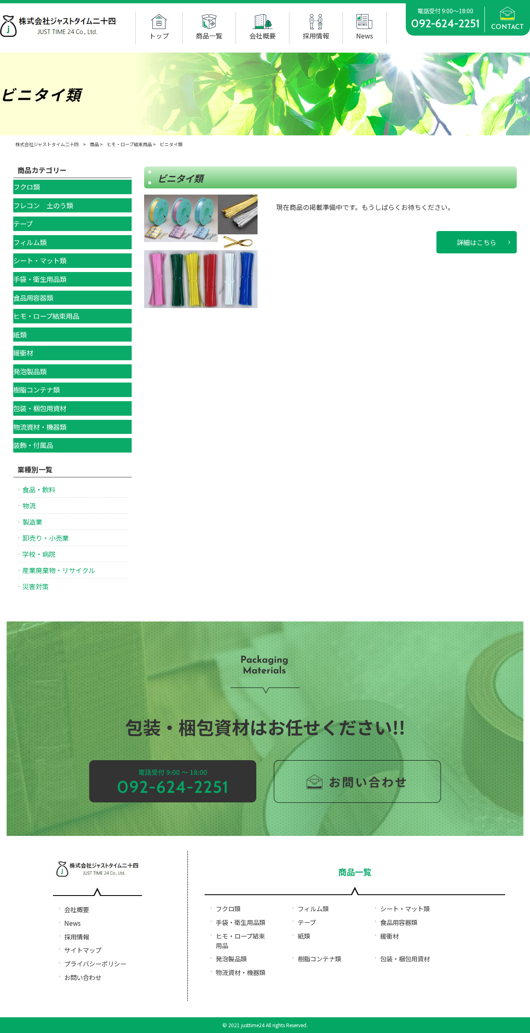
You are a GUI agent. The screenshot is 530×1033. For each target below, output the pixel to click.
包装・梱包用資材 (405, 958)
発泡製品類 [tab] (29, 371)
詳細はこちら (476, 242)
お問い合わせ (82, 977)
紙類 (304, 935)
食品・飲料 (38, 489)
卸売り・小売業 (45, 538)
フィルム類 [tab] (29, 242)
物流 (29, 505)
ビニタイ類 (180, 178)
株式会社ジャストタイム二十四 (47, 144)
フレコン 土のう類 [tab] (43, 205)
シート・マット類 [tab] (39, 260)
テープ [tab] (23, 224)
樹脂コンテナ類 (319, 958)
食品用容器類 (398, 922)
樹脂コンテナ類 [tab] (36, 390)
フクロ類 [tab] (26, 187)
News (72, 922)
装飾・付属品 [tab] (33, 445)
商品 (94, 144)
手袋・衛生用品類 (240, 922)
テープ (307, 922)
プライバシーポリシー (95, 963)
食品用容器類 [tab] (33, 298)
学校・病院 (38, 554)
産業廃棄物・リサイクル (58, 570)
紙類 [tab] (19, 335)
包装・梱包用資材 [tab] (39, 408)
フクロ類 (228, 908)
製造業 (32, 522)
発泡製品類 (231, 958)
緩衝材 (389, 935)
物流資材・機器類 (240, 972)
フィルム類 (313, 908)
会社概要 (76, 909)
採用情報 (76, 936)
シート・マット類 (405, 908)
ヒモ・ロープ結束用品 (129, 144)
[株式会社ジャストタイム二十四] (58, 34)
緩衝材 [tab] (23, 353)
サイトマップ (82, 949)
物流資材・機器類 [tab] (39, 427)
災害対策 (35, 586)
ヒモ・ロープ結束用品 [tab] (46, 316)
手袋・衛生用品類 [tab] (39, 279)
